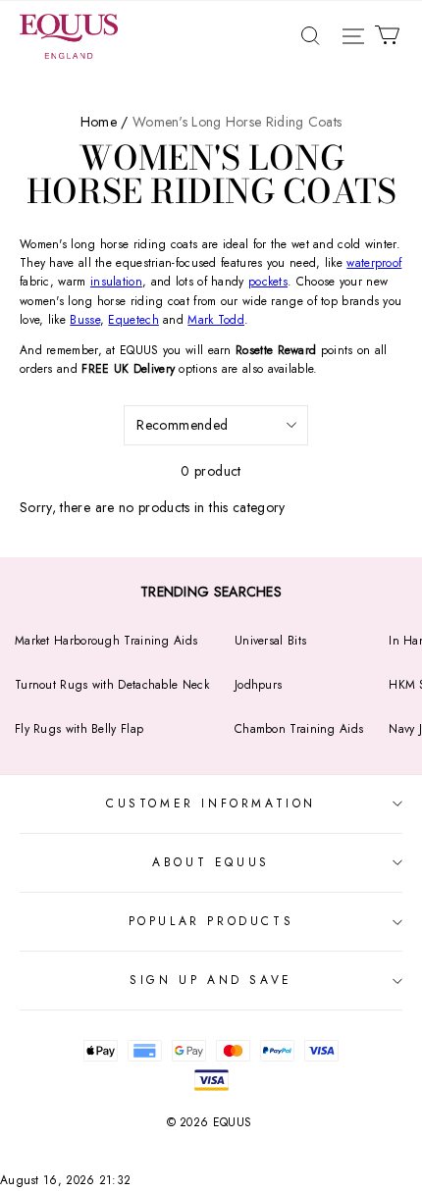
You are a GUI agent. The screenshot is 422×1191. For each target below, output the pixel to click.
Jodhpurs (258, 685)
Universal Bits (270, 640)
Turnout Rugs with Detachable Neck (112, 685)
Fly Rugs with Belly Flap (79, 729)
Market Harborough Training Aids (106, 640)
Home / (104, 121)
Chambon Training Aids (299, 729)
